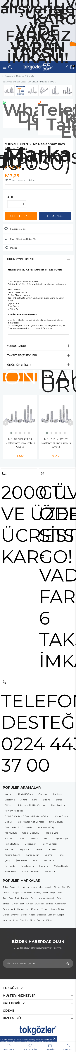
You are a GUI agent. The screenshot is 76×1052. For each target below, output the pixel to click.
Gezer (33, 898)
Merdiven (9, 849)
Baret (59, 799)
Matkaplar (50, 871)
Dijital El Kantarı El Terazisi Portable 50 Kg (27, 816)
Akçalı (32, 914)
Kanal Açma (27, 865)
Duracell (39, 903)
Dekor (6, 914)
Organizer (30, 843)
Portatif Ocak (25, 794)
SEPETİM (50, 1049)
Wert (45, 892)
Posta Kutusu (12, 843)
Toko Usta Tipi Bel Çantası (31, 805)
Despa (60, 914)
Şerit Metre (21, 860)
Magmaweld (45, 887)
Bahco (59, 898)
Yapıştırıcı (25, 849)
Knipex (29, 903)
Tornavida (10, 865)
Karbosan (32, 887)
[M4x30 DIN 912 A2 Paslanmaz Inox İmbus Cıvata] (20, 415)
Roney (37, 892)
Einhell (6, 903)
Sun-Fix (66, 887)
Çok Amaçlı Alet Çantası (31, 821)
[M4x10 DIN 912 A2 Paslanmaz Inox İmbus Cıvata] (56, 415)
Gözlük (8, 821)
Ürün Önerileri (19, 364)
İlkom (20, 909)
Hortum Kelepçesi (14, 810)
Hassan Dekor (57, 909)
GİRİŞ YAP (68, 1049)
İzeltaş (21, 887)
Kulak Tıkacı (61, 816)
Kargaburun (32, 854)
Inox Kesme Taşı (46, 827)
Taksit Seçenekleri (22, 355)
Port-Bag (8, 898)
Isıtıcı (35, 860)
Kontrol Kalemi (12, 854)
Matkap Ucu (51, 832)
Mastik (34, 838)
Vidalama (10, 799)
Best (22, 903)
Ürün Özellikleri (20, 259)
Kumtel (35, 909)
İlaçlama (44, 865)
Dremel (15, 914)
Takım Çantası (49, 843)
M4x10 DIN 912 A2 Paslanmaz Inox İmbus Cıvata (56, 443)
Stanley (52, 914)
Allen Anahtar (58, 805)
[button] (11, 433)
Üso (27, 909)
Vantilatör (49, 860)
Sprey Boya (62, 838)
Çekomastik (9, 909)
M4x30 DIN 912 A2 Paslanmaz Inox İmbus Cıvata (20, 443)
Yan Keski (52, 849)
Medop (44, 909)
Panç (60, 854)
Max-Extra (26, 892)
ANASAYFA (8, 1049)
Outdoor (43, 794)
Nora (32, 920)
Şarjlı (34, 799)
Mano (42, 898)
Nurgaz (9, 794)
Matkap (57, 794)
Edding (47, 799)
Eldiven (8, 805)
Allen (22, 838)
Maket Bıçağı (61, 865)
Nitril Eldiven (56, 821)
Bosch (13, 887)
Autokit (50, 898)
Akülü (23, 799)
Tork (17, 898)
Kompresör (10, 871)
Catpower (60, 903)
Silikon (46, 838)
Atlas (15, 920)
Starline (24, 920)
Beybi (24, 914)
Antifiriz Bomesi (30, 871)
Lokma (48, 854)
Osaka (6, 892)
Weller (49, 920)
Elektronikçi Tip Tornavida (18, 827)
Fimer (57, 887)
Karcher (7, 920)
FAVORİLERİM (30, 1049)
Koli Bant (9, 838)
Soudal (40, 920)
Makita (25, 898)
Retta (60, 892)
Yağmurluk (11, 832)
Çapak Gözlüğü (30, 832)
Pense (39, 849)
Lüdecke (41, 914)
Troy (52, 892)
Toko (5, 887)
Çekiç (7, 860)
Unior (15, 903)
